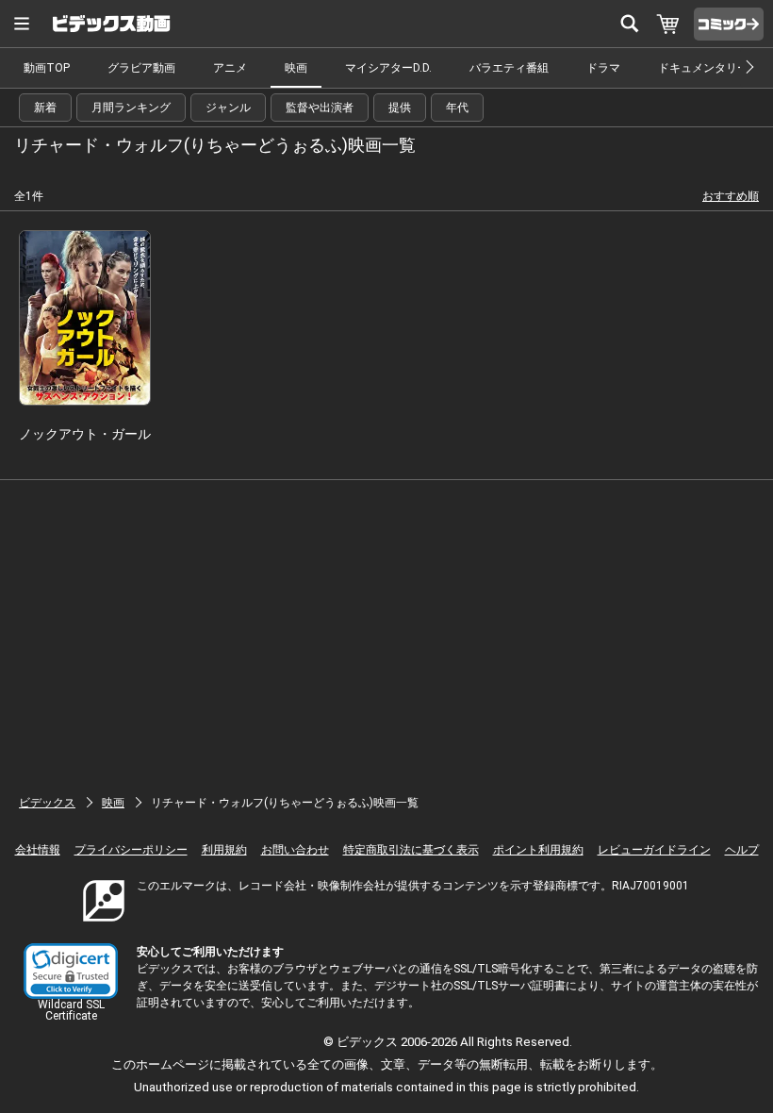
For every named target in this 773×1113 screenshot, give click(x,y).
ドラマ (603, 68)
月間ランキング (131, 107)
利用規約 (224, 849)
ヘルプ (742, 849)
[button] (71, 971)
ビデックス (47, 802)
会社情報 (37, 849)
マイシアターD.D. (388, 68)
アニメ (230, 68)
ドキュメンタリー (703, 68)
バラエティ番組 (509, 68)
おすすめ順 (730, 196)
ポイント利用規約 (538, 849)
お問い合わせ (295, 849)
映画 (296, 68)
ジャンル (228, 107)
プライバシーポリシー (131, 849)
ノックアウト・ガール (85, 433)
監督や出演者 (320, 107)
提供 (399, 107)
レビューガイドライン (654, 849)
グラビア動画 (141, 68)
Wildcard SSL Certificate (71, 1010)
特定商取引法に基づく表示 (411, 849)
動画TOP (47, 68)
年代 (457, 107)
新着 (45, 107)
